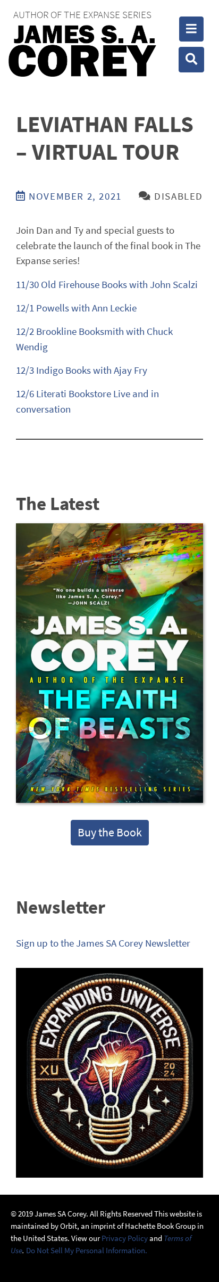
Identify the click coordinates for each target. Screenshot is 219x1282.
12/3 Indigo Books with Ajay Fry (81, 370)
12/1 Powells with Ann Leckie (76, 308)
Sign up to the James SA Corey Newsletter (103, 943)
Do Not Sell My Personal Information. (86, 1250)
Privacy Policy (125, 1238)
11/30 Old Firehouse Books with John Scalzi (107, 284)
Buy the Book (110, 832)
